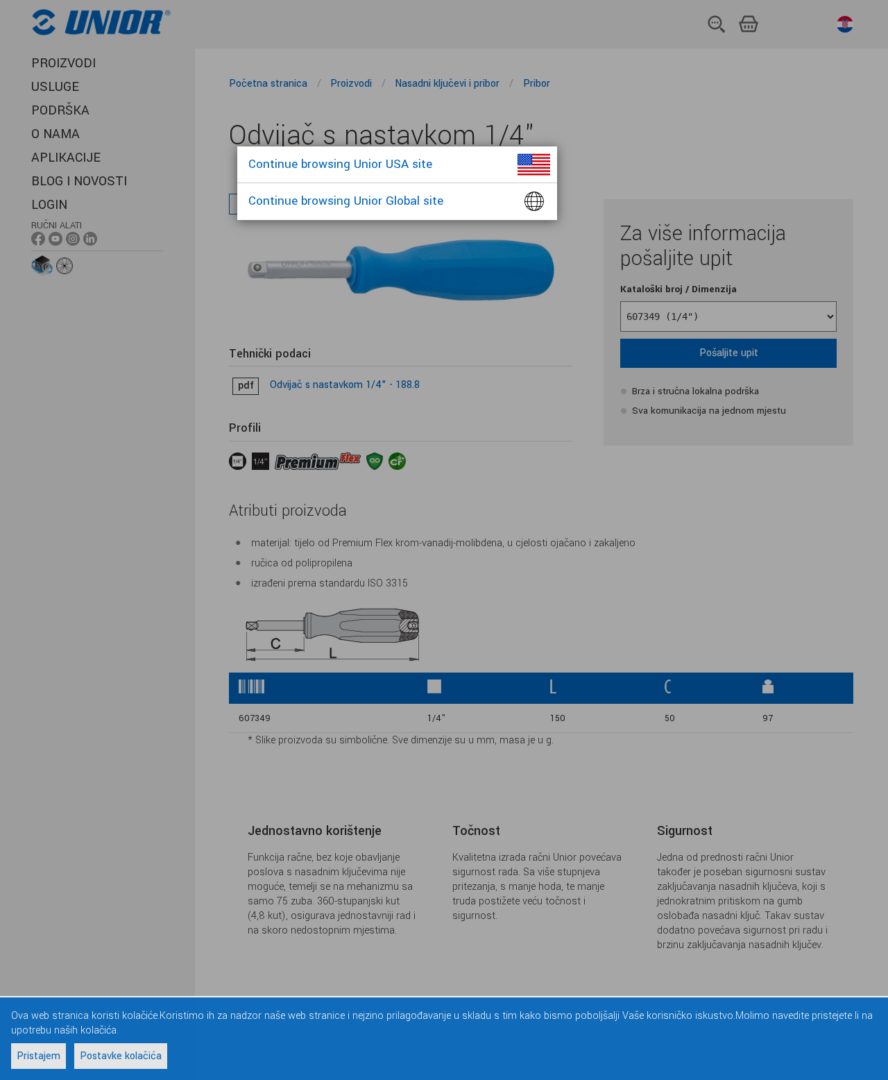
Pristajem (38, 1056)
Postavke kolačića (121, 1056)
